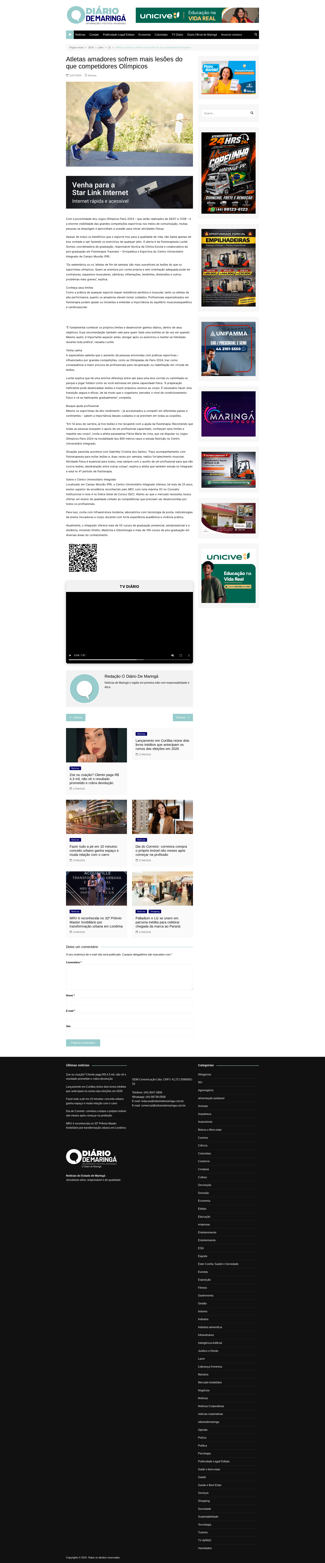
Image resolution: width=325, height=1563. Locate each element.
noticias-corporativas (210, 1414)
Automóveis (205, 1121)
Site (68, 1026)
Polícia (202, 1437)
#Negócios (204, 1074)
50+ (200, 1082)
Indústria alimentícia (210, 1327)
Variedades (205, 1548)
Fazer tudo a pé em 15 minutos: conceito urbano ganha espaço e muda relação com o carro (94, 850)
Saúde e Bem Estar (209, 1485)
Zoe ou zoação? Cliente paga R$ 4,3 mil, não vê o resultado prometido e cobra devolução (94, 779)
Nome (70, 995)
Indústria (203, 1319)
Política (202, 1445)
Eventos (203, 1271)
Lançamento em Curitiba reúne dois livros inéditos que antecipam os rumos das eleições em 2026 (162, 745)
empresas (204, 1224)
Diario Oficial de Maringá (202, 34)
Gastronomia (205, 1295)
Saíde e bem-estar (209, 1469)
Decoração (204, 1185)
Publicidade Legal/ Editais (118, 34)
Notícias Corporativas (211, 1406)
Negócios (204, 1390)
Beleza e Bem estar (210, 1129)
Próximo (181, 717)
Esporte (202, 1256)
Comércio (204, 1161)
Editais (202, 1208)
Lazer (201, 1358)
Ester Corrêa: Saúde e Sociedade (218, 1264)
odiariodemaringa (208, 1421)
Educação (204, 1216)
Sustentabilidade (208, 1516)
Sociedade (204, 1508)
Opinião (203, 1429)
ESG (201, 1248)
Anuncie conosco (231, 34)
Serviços (203, 1492)
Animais (203, 1106)
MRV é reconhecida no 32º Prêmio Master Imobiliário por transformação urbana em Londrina (96, 922)
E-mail (70, 1010)
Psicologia (204, 1453)
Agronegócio (205, 1090)
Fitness (202, 1287)
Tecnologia (204, 1524)
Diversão (203, 1193)
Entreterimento (207, 1240)
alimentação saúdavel (211, 1098)
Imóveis (202, 1311)
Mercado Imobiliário (210, 1382)
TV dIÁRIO (204, 1540)
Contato (94, 34)
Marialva (203, 1374)
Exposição (204, 1279)
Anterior (77, 717)
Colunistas (161, 34)
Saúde (202, 1477)
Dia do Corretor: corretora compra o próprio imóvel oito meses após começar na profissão (161, 850)
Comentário (74, 962)
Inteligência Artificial (210, 1343)
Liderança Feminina (210, 1366)
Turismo (203, 1532)
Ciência (202, 1145)
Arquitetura (204, 1114)
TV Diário (177, 34)
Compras (203, 1169)
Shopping (154, 911)
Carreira (203, 1137)
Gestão (202, 1303)
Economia (144, 34)
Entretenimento (207, 1232)
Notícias (80, 34)
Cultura (202, 1177)
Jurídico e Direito (208, 1350)
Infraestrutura (206, 1335)
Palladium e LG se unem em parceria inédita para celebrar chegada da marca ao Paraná (158, 922)
